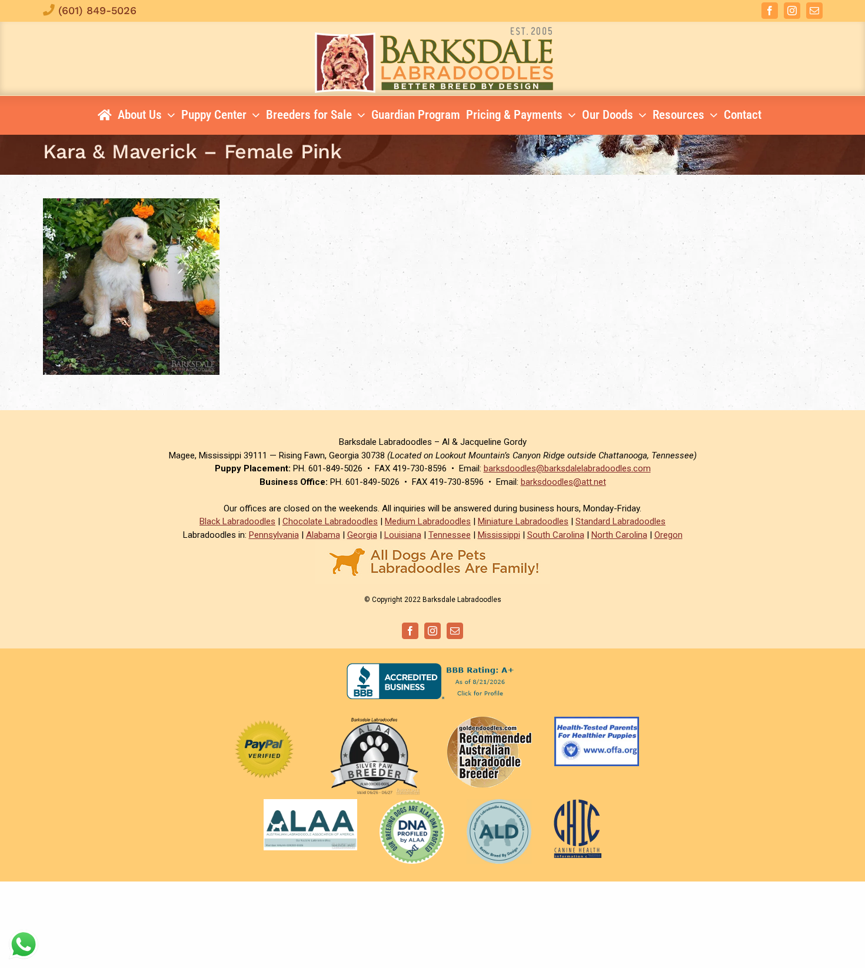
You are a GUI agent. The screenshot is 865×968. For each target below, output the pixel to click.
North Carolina (619, 535)
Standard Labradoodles (620, 521)
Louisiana (402, 535)
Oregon (668, 535)
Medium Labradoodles (428, 521)
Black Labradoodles (237, 521)
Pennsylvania (274, 535)
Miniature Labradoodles (523, 521)
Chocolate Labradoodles (330, 521)
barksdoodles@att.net (563, 482)
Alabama (323, 535)
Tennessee (449, 535)
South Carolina (555, 535)
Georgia (362, 535)
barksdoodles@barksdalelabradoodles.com (567, 468)
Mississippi (499, 535)
